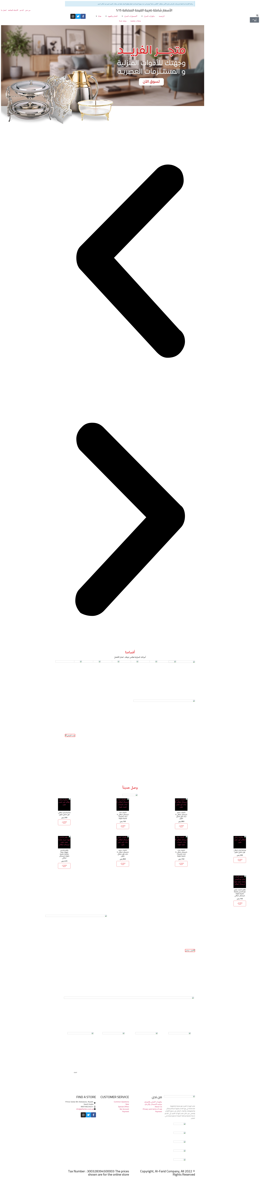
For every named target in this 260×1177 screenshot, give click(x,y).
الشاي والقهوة (112, 16)
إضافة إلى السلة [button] (181, 826)
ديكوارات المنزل (149, 16)
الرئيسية (161, 16)
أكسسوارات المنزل (130, 16)
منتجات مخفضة (135, 21)
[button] (257, 15)
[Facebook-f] (83, 16)
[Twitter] (78, 16)
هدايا (99, 16)
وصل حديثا (122, 21)
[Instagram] (72, 16)
